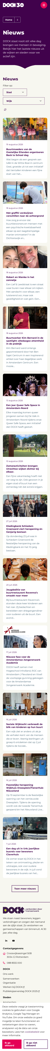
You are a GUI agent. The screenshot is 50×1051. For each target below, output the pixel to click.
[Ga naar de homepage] (13, 5)
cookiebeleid (32, 1031)
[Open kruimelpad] (17, 19)
